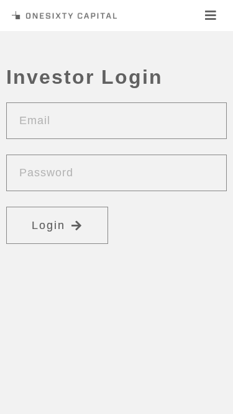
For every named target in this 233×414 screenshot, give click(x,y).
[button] (211, 15)
